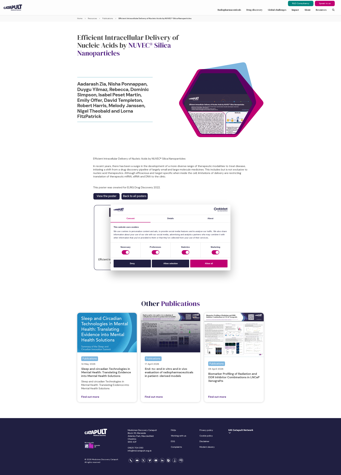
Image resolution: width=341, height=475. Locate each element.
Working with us (178, 435)
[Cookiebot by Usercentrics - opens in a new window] (216, 210)
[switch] (155, 252)
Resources (92, 18)
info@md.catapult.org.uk (140, 450)
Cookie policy (206, 435)
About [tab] (210, 218)
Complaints (176, 447)
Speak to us (325, 3)
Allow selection (170, 263)
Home (79, 18)
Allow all (209, 263)
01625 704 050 (135, 447)
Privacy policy (206, 430)
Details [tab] (170, 218)
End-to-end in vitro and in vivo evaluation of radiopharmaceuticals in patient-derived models (169, 372)
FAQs (173, 430)
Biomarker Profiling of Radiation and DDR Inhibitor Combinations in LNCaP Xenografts (234, 377)
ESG (173, 441)
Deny (132, 263)
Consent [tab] (131, 218)
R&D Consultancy (300, 3)
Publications (107, 18)
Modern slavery (207, 447)
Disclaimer (204, 441)
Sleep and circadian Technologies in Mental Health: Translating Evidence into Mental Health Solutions (106, 372)
